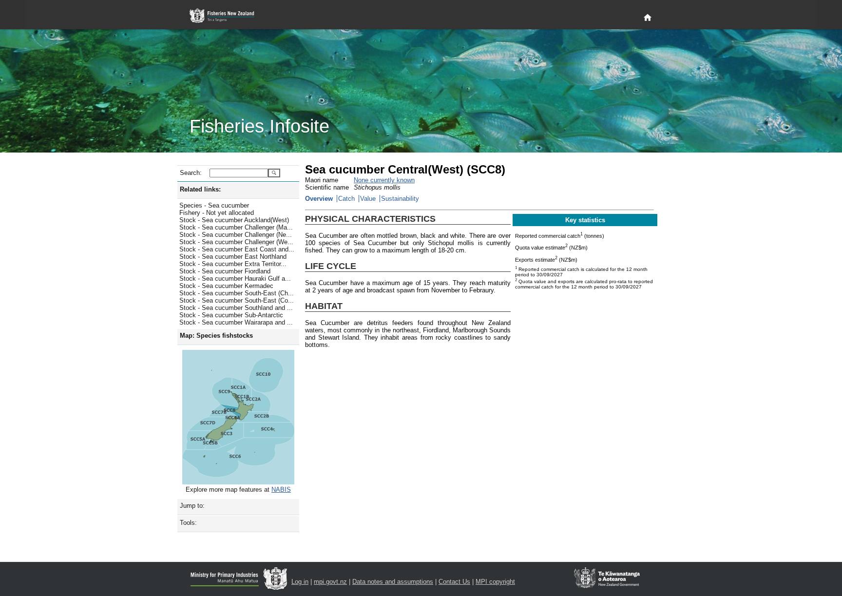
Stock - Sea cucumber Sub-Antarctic (231, 315)
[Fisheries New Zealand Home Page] (227, 15)
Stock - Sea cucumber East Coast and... (236, 249)
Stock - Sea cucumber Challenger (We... (236, 242)
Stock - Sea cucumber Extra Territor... (233, 264)
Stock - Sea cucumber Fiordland (224, 271)
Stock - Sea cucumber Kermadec (226, 285)
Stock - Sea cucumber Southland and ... (236, 307)
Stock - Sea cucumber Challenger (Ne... (235, 234)
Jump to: (192, 505)
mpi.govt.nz (330, 581)
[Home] (647, 18)
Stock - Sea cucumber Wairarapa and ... (236, 322)
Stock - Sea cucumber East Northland (233, 256)
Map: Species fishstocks (216, 335)
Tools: (188, 522)
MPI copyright (495, 581)
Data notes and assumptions (392, 581)
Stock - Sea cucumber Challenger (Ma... (236, 227)
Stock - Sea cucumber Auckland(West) (234, 220)
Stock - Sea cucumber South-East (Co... (236, 300)
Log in (299, 581)
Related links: (200, 189)
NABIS (281, 489)
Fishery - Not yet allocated (216, 212)
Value (368, 198)
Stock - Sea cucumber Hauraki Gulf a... (235, 278)
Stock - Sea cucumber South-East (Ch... (236, 293)
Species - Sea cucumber (214, 205)
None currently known (384, 180)
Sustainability (400, 198)
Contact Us (454, 581)
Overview (319, 198)
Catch (346, 198)
